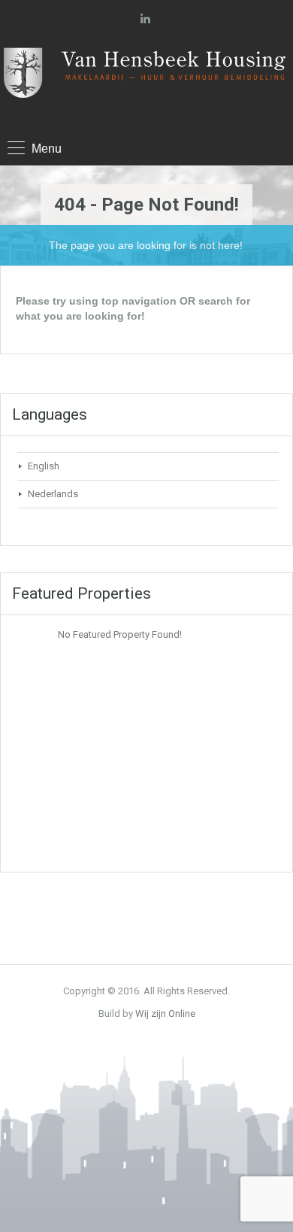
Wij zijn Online (165, 1013)
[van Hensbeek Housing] (146, 79)
